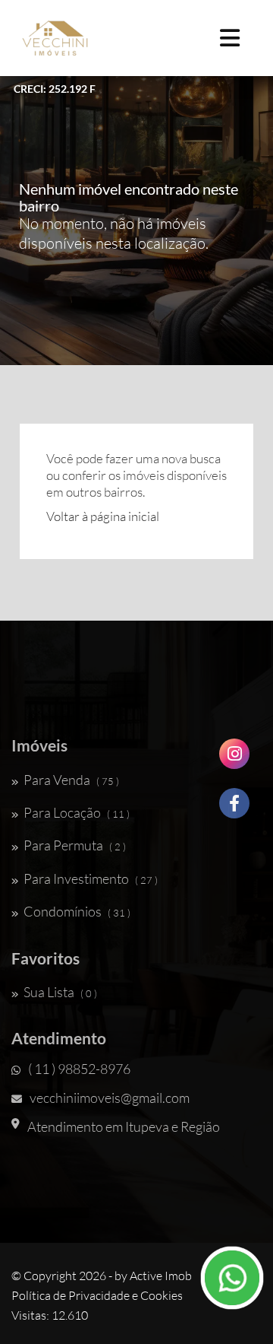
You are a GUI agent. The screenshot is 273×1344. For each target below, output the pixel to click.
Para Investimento (91, 878)
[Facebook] (234, 809)
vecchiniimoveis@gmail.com (110, 1097)
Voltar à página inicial (102, 516)
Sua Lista (60, 991)
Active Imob (161, 1275)
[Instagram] (234, 759)
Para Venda (71, 779)
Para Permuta (75, 845)
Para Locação (77, 812)
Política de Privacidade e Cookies (97, 1295)
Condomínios (77, 911)
